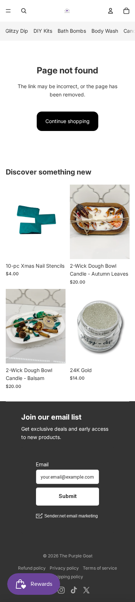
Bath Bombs (72, 31)
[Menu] (8, 11)
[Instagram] (61, 590)
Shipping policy (67, 576)
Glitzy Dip (16, 31)
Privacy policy (64, 568)
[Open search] (24, 11)
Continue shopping (67, 121)
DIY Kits (42, 31)
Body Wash (104, 31)
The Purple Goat (76, 555)
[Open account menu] (110, 11)
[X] (86, 590)
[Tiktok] (73, 590)
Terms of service (100, 568)
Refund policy (32, 568)
